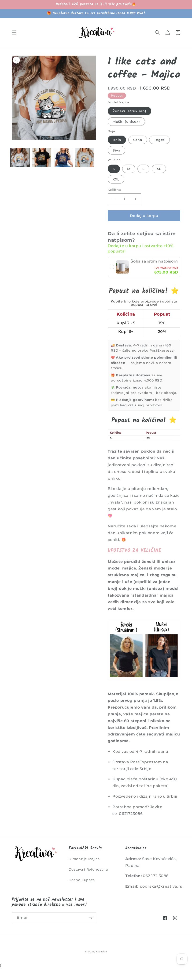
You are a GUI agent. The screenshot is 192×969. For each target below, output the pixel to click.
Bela (117, 140)
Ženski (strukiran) (129, 111)
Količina (114, 189)
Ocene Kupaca (82, 880)
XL (159, 169)
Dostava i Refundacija (88, 869)
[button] (14, 32)
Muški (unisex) (126, 121)
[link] (122, 267)
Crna (137, 140)
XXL (116, 179)
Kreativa (101, 951)
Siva (116, 150)
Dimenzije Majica (84, 859)
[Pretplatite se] (90, 917)
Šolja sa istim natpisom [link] (154, 261)
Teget (159, 140)
